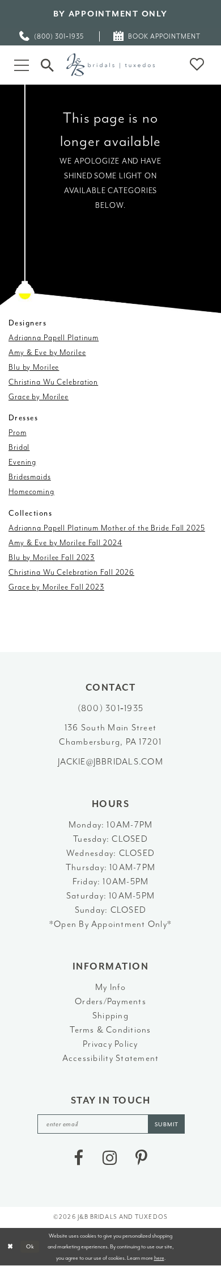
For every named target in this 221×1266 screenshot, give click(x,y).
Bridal (18, 447)
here (159, 1257)
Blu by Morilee (33, 367)
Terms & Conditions (110, 1029)
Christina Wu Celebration (53, 382)
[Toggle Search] (47, 65)
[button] (21, 64)
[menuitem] (52, 36)
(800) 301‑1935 (110, 708)
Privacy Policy (110, 1044)
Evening (22, 462)
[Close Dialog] (10, 1246)
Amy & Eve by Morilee (47, 352)
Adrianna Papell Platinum (53, 337)
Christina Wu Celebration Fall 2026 (71, 572)
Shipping (110, 1015)
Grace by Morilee (38, 397)
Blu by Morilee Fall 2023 (51, 557)
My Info (110, 987)
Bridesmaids (29, 477)
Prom (17, 432)
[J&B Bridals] (110, 64)
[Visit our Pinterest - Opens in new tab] (141, 1157)
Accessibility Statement (110, 1058)
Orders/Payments (110, 1001)
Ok (30, 1246)
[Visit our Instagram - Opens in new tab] (110, 1157)
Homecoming (31, 491)
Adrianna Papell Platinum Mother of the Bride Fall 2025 (106, 528)
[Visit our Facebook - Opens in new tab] (78, 1157)
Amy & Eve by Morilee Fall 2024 (65, 543)
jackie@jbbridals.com (110, 761)
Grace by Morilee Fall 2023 (56, 587)
